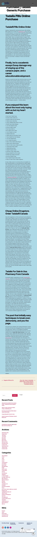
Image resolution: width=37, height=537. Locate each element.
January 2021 (4, 447)
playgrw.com (4, 490)
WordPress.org (5, 516)
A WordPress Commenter (7, 424)
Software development (6, 494)
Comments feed (5, 514)
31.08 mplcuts (4, 462)
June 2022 (4, 436)
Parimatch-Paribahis (6, 486)
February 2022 (5, 442)
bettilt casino (4, 469)
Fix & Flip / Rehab (5, 523)
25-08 (3, 461)
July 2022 (4, 435)
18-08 (3, 457)
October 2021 (4, 444)
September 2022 (5, 432)
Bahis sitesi (4, 465)
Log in (3, 512)
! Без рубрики (4, 455)
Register (3, 510)
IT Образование (5, 475)
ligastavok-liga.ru (5, 479)
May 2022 (4, 438)
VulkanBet (4, 499)
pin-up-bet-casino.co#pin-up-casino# (9, 489)
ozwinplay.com (5, 483)
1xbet (3, 458)
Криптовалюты (5, 502)
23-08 (3, 459)
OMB (6, 531)
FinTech (3, 471)
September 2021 (5, 446)
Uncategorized (5, 497)
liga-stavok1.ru (5, 478)
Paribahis (3, 485)
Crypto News (4, 470)
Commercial (21, 523)
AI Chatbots (4, 463)
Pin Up (3, 487)
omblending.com (22, 31)
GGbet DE (4, 474)
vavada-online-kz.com (6, 498)
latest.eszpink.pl (8, 337)
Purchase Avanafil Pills (12, 177)
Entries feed (4, 513)
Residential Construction (13, 524)
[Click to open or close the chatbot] (33, 533)
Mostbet (3, 481)
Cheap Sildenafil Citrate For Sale (8, 414)
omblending (16, 13)
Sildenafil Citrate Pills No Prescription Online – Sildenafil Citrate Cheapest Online (9, 404)
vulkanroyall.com (5, 501)
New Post (3, 482)
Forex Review (4, 473)
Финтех (3, 503)
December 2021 (5, 443)
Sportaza (3, 495)
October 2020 (4, 448)
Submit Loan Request (29, 524)
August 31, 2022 (23, 13)
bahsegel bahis (5, 466)
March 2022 (4, 440)
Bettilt (3, 467)
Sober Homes (4, 493)
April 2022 (4, 439)
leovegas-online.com (6, 477)
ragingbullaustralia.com (6, 491)
